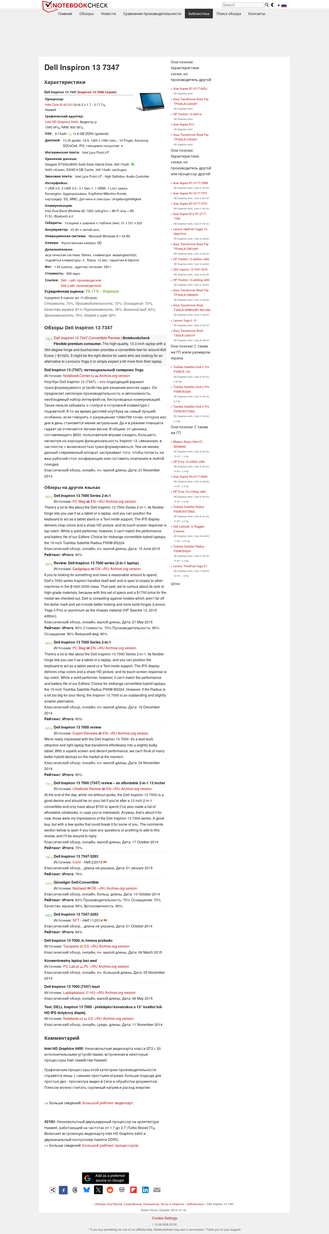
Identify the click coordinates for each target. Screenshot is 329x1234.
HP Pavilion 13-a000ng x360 (191, 280)
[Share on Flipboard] (133, 1189)
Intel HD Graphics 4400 (61, 121)
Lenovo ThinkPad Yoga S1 (190, 566)
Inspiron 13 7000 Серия (97, 92)
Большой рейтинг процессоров (110, 1145)
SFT (76, 920)
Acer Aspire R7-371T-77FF (190, 193)
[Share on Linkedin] (145, 1189)
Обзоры (86, 13)
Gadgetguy (81, 568)
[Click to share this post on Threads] (75, 1190)
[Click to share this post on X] (98, 1189)
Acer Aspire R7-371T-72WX (190, 183)
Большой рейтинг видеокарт (107, 1102)
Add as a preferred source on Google (110, 1178)
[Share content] (53, 1190)
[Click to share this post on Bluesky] (86, 1190)
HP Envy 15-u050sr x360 (189, 461)
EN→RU (98, 501)
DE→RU (99, 888)
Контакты (256, 13)
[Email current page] (157, 1190)
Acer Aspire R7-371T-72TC (190, 203)
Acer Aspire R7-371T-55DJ (190, 88)
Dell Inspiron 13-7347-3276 (190, 269)
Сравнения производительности (152, 13)
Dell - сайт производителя (81, 280)
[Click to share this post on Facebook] (63, 1190)
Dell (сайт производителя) (81, 285)
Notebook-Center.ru (78, 375)
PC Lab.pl (71, 966)
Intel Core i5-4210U (59, 104)
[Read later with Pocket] (122, 1189)
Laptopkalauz (74, 992)
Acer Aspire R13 (183, 124)
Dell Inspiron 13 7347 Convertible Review (87, 337)
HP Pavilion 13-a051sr (187, 114)
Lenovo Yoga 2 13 (184, 320)
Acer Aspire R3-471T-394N (190, 476)
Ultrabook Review (87, 788)
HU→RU (97, 992)
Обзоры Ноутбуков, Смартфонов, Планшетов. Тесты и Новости (139, 1204)
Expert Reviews (85, 733)
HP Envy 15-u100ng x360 (189, 491)
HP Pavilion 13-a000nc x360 (191, 259)
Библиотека (198, 13)
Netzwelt (79, 888)
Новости (108, 13)
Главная (65, 13)
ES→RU (91, 946)
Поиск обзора (229, 13)
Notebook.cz (73, 1018)
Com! (77, 862)
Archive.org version (114, 375)
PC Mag (79, 501)
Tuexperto (71, 946)
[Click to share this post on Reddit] (110, 1189)
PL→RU (91, 966)
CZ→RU (95, 1018)
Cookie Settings (164, 1218)
